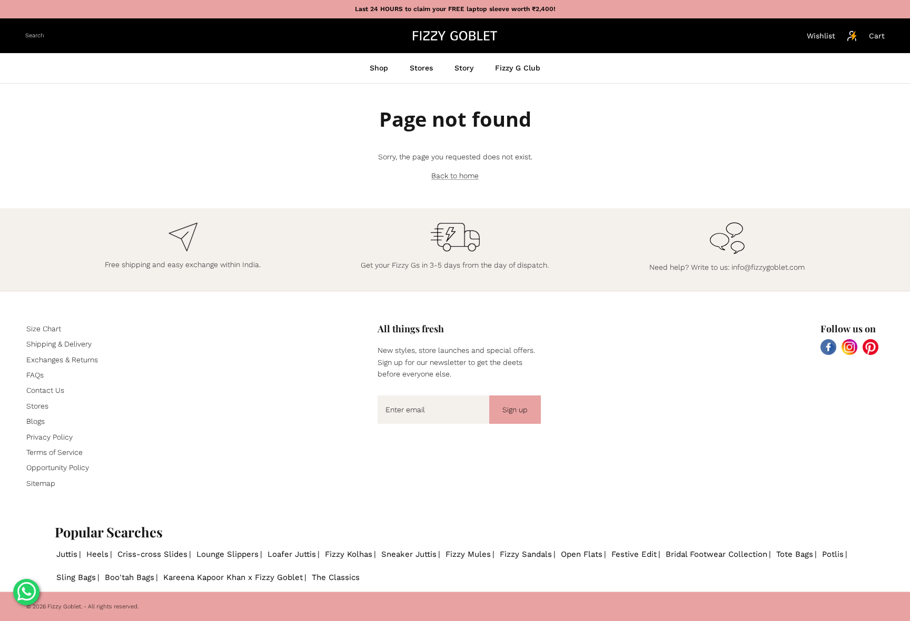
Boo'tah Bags (129, 577)
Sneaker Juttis (409, 554)
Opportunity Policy (57, 467)
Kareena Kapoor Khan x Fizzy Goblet (233, 577)
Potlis (833, 554)
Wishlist (821, 36)
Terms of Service (54, 452)
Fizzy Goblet (64, 606)
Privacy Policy (49, 437)
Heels (97, 554)
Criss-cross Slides (152, 554)
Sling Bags (76, 577)
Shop (379, 68)
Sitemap (40, 483)
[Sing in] (852, 35)
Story (463, 68)
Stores (421, 68)
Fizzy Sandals (526, 554)
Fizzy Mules (468, 554)
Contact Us (45, 390)
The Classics (336, 577)
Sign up (515, 409)
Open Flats (581, 554)
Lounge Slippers (227, 554)
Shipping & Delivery (59, 344)
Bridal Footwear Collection (716, 554)
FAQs (35, 375)
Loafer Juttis (292, 554)
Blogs (35, 421)
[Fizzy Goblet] (455, 36)
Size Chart (43, 328)
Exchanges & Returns (62, 359)
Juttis (66, 554)
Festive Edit (634, 554)
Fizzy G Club (517, 68)
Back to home (455, 175)
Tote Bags (794, 554)
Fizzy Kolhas (348, 554)
